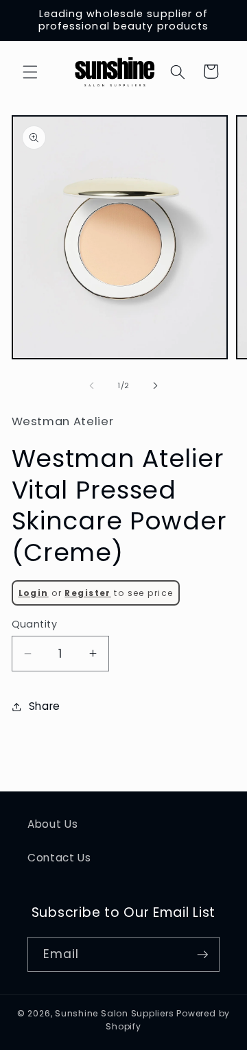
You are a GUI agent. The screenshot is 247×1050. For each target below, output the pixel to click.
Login (34, 593)
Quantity (35, 624)
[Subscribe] (202, 955)
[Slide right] (155, 385)
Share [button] (44, 706)
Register (87, 593)
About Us (52, 824)
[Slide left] (92, 385)
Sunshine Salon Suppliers (114, 1013)
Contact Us (59, 857)
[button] (30, 71)
